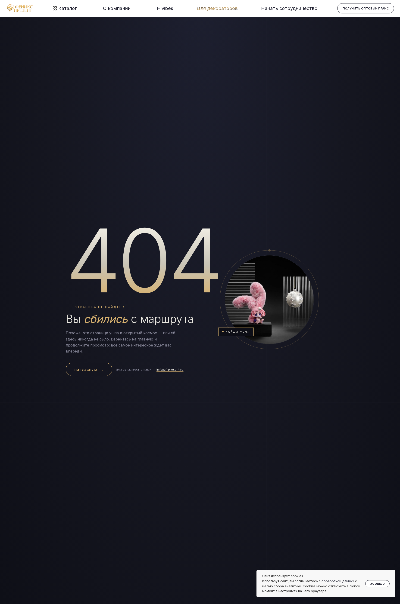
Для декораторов (217, 8)
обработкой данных (338, 581)
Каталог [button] (67, 8)
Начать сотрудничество (289, 8)
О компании (117, 8)
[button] (365, 8)
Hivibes (165, 8)
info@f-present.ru (169, 369)
